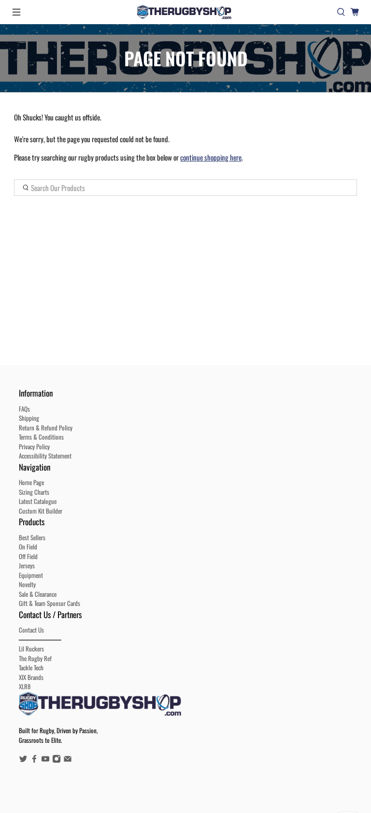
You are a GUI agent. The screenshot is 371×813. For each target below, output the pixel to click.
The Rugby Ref (35, 658)
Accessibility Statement (45, 455)
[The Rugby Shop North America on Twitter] (23, 760)
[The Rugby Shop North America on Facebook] (34, 760)
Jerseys (27, 565)
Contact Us (31, 630)
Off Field (28, 556)
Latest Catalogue (38, 501)
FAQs (24, 409)
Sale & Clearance (38, 594)
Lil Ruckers (31, 648)
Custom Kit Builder (40, 511)
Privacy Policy (34, 446)
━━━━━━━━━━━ (40, 639)
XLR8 (24, 686)
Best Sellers (32, 537)
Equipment (31, 575)
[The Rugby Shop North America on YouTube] (45, 760)
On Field (28, 546)
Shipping (29, 418)
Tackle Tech (31, 667)
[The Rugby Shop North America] (185, 12)
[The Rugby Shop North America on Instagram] (56, 760)
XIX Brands (31, 677)
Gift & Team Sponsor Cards (49, 603)
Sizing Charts (34, 492)
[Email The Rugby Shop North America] (67, 760)
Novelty (27, 584)
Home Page (31, 482)
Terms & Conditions (41, 437)
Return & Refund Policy (45, 427)
